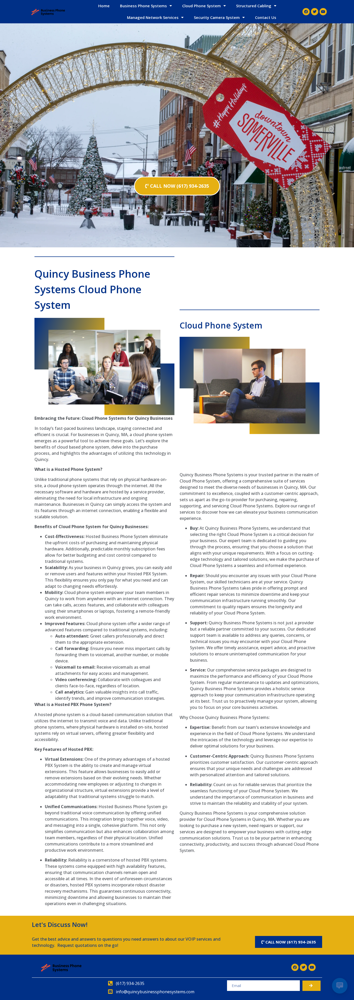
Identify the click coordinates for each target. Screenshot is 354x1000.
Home (104, 5)
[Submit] (311, 986)
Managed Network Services (153, 17)
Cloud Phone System (201, 5)
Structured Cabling (253, 5)
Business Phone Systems (143, 5)
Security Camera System (217, 17)
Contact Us (265, 17)
